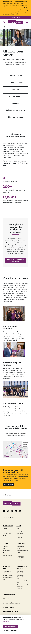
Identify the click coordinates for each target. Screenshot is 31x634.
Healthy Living (8, 526)
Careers (5, 543)
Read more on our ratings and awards (15, 260)
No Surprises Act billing (11, 611)
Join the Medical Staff (22, 581)
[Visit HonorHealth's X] (12, 511)
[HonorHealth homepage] (15, 22)
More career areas (15, 117)
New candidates (15, 75)
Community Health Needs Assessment (22, 552)
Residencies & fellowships (7, 572)
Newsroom (20, 537)
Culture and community (15, 110)
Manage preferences (10, 630)
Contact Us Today (10, 518)
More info (6, 621)
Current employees (15, 82)
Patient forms (7, 599)
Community (21, 543)
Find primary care (9, 594)
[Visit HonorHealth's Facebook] (4, 511)
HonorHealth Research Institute (22, 534)
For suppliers (21, 531)
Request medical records (11, 603)
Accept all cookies (10, 626)
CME (4, 580)
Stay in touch (8, 484)
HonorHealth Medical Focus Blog (21, 577)
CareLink (19, 588)
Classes (5, 531)
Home (7, 27)
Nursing (15, 89)
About (19, 526)
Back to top (7, 495)
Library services (8, 577)
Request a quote (8, 607)
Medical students (8, 575)
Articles (5, 528)
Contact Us (14, 17)
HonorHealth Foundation (20, 556)
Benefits (15, 103)
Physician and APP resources (22, 585)
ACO (18, 528)
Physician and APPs (15, 96)
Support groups (7, 533)
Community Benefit (20, 547)
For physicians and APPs (22, 567)
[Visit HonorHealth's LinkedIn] (20, 511)
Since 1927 (6, 143)
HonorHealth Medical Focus (21, 572)
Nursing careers (7, 555)
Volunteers (20, 560)
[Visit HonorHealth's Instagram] (8, 511)
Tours (4, 535)
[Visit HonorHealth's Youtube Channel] (16, 511)
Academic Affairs (6, 567)
